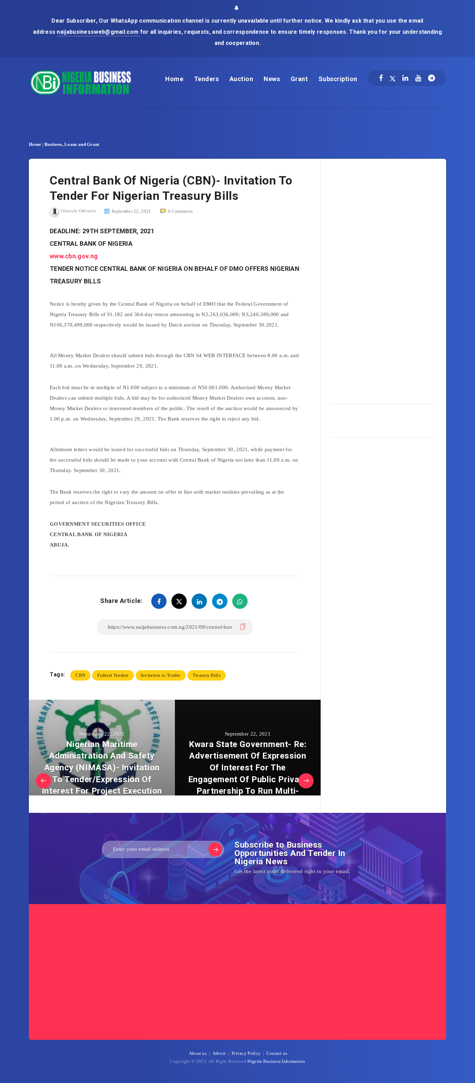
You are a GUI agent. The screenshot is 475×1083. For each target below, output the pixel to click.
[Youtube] (418, 78)
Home (174, 79)
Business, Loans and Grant (72, 144)
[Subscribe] (215, 849)
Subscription (338, 79)
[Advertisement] (383, 278)
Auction (241, 79)
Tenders (206, 79)
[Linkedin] (405, 78)
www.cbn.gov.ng (74, 256)
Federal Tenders (113, 675)
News (272, 79)
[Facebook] (381, 78)
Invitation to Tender (160, 675)
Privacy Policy (246, 1053)
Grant (299, 79)
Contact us (277, 1053)
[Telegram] (431, 78)
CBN (80, 675)
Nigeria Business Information (276, 1061)
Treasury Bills (206, 675)
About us (198, 1053)
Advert (219, 1053)
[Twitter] (392, 78)
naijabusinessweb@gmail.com (98, 32)
